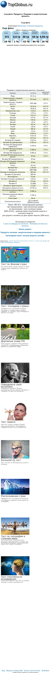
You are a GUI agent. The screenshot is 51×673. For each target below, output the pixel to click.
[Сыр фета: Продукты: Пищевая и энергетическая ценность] (16, 4)
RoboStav (45, 671)
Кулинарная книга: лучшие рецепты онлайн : (25, 236)
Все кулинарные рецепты (11, 242)
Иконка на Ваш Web (14, 671)
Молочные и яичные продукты (30, 26)
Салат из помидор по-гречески (15, 224)
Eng (3, 671)
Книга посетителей (32, 671)
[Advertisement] (25, 66)
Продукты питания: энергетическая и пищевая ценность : (25, 232)
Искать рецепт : (25, 229)
